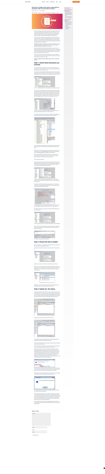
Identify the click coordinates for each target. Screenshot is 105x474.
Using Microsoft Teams (68, 14)
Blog (57, 1)
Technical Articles (67, 24)
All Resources (52, 1)
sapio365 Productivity (68, 13)
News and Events (67, 12)
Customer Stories (67, 16)
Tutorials (66, 26)
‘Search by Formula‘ (45, 151)
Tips (65, 25)
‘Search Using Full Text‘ (40, 152)
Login (60, 1)
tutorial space (50, 401)
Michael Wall (43, 10)
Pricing (47, 1)
